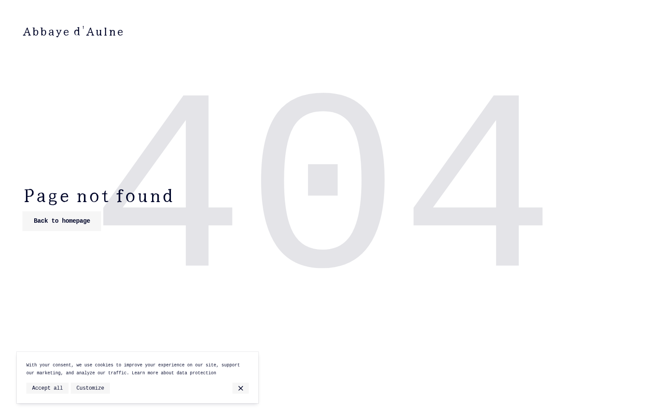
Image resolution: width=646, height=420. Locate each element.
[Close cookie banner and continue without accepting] (240, 388)
